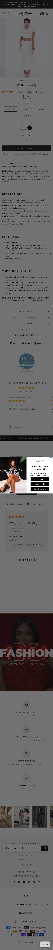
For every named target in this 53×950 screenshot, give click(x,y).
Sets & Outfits (39, 484)
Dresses (40, 479)
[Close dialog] (51, 458)
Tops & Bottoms (40, 489)
